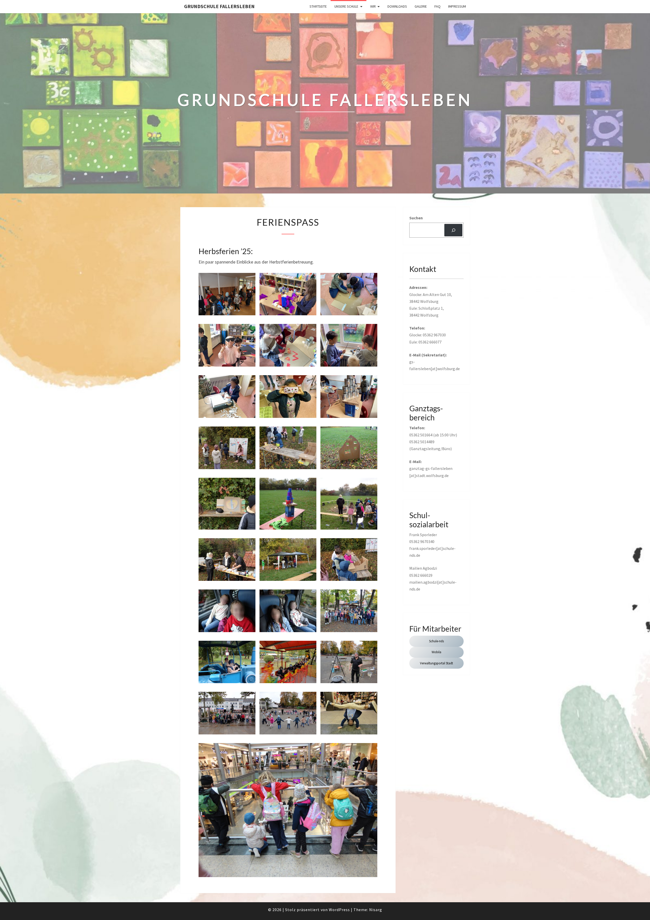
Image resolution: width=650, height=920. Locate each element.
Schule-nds (436, 641)
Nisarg (375, 909)
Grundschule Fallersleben (219, 6)
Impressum (457, 6)
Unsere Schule (346, 6)
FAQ (437, 6)
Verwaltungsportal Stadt (436, 663)
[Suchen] (453, 230)
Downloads (397, 6)
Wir (373, 6)
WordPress (339, 909)
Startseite (318, 6)
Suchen (416, 217)
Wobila (436, 652)
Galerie (421, 6)
